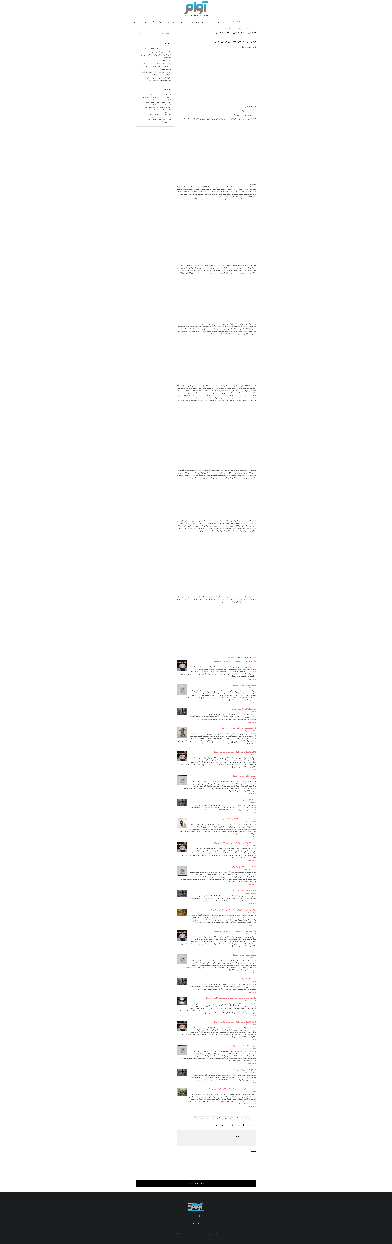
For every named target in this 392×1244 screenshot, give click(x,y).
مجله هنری (152, 107)
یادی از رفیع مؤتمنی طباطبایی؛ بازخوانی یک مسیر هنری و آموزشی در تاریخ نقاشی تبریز (156, 79)
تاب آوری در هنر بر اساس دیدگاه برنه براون (158, 48)
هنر (169, 115)
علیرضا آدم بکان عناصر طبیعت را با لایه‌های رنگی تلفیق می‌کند (232, 1089)
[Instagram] (146, 22)
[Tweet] (238, 1125)
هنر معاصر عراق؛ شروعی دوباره (161, 52)
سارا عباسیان (228, 1118)
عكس (158, 102)
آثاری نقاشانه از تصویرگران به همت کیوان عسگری (237, 728)
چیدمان (153, 119)
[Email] (222, 1125)
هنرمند (158, 117)
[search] (142, 33)
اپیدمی (245, 1118)
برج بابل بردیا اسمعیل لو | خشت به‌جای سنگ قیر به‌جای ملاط (232, 909)
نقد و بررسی (182, 22)
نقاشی (168, 110)
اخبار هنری (156, 95)
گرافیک (161, 122)
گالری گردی (160, 22)
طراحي (168, 102)
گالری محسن (216, 1118)
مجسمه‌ (145, 105)
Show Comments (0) (197, 1183)
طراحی (163, 102)
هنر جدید (155, 115)
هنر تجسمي (163, 115)
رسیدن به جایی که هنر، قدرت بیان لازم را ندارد (174, 1167)
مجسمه (157, 105)
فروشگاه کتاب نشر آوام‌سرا (223, 22)
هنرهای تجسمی (166, 119)
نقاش (145, 107)
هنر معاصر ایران (166, 117)
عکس (168, 105)
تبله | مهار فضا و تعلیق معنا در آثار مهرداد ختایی (156, 63)
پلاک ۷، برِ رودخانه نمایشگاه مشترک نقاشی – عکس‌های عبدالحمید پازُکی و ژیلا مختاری (226, 1158)
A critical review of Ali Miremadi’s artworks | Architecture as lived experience (156, 73)
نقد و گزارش (248, 29)
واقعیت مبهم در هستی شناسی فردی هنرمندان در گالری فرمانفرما (231, 998)
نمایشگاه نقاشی (146, 112)
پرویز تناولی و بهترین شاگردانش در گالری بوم (239, 819)
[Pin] (232, 1125)
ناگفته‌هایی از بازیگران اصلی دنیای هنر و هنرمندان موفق (235, 661)
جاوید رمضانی (158, 97)
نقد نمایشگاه (146, 110)
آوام (255, 29)
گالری (174, 22)
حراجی (151, 97)
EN (154, 22)
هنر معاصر (148, 115)
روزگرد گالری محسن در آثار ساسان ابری (238, 1167)
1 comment (252, 925)
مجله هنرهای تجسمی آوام (163, 107)
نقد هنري (167, 112)
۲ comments (252, 703)
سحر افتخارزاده (149, 100)
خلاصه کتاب (145, 97)
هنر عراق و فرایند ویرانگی (163, 60)
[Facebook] (203, 1216)
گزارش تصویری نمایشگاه (201, 1118)
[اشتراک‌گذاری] (243, 1125)
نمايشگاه (167, 22)
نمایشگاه (154, 112)
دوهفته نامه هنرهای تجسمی (162, 100)
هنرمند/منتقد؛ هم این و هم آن (244, 685)
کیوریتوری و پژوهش (195, 22)
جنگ (237, 1118)
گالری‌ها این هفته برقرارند (179, 1158)
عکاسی (153, 102)
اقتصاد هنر (205, 22)
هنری (158, 119)
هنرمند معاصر (150, 117)
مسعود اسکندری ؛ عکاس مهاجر (244, 709)
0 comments (252, 679)
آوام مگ (168, 95)
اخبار (213, 22)
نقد (153, 110)
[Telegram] (196, 1216)
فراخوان (163, 105)
